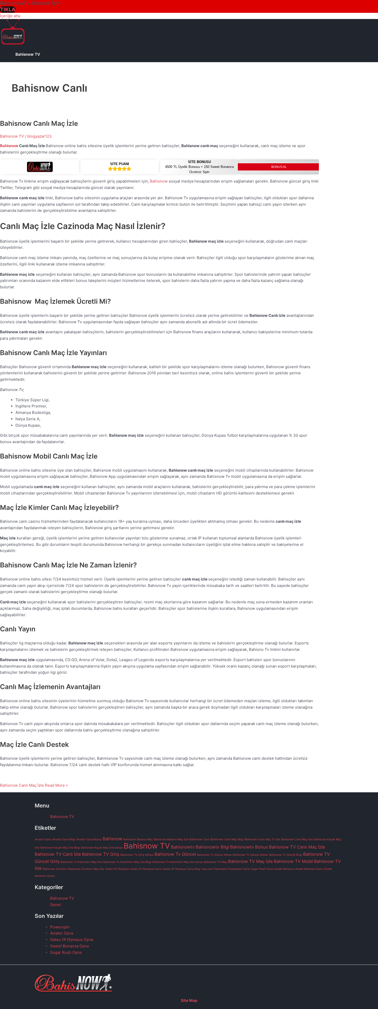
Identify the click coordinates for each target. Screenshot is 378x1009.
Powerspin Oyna (239, 869)
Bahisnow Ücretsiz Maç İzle (86, 869)
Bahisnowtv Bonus (249, 847)
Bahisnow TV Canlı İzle (58, 854)
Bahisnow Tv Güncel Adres (214, 854)
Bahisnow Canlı (200, 839)
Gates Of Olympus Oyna (145, 869)
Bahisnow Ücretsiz (55, 869)
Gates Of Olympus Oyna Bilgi (182, 869)
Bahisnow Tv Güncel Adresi (250, 854)
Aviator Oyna (43, 839)
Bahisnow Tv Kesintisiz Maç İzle (81, 862)
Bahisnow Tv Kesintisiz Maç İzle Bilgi (127, 862)
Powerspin (220, 869)
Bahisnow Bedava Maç (138, 839)
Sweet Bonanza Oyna (309, 869)
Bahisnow (9, 145)
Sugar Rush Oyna (262, 869)
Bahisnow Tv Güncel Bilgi (285, 854)
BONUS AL (279, 167)
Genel (55, 904)
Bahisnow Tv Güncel (175, 854)
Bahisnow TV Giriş (100, 854)
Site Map (189, 1000)
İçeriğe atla (10, 15)
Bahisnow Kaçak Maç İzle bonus (102, 847)
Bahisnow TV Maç (215, 862)
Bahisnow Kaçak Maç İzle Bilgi (60, 847)
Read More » (34, 785)
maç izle (207, 869)
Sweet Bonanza (284, 869)
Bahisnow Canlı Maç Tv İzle (262, 839)
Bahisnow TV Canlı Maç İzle (297, 847)
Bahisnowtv (183, 847)
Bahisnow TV (27, 54)
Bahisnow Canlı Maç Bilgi (227, 839)
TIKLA (7, 9)
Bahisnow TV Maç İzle (250, 861)
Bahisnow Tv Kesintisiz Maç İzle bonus (177, 862)
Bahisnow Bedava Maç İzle (171, 839)
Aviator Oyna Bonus (89, 839)
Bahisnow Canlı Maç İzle (39, 123)
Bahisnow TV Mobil (293, 861)
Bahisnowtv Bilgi (212, 847)
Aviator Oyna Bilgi (63, 839)
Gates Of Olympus (117, 869)
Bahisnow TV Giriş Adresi (137, 854)
